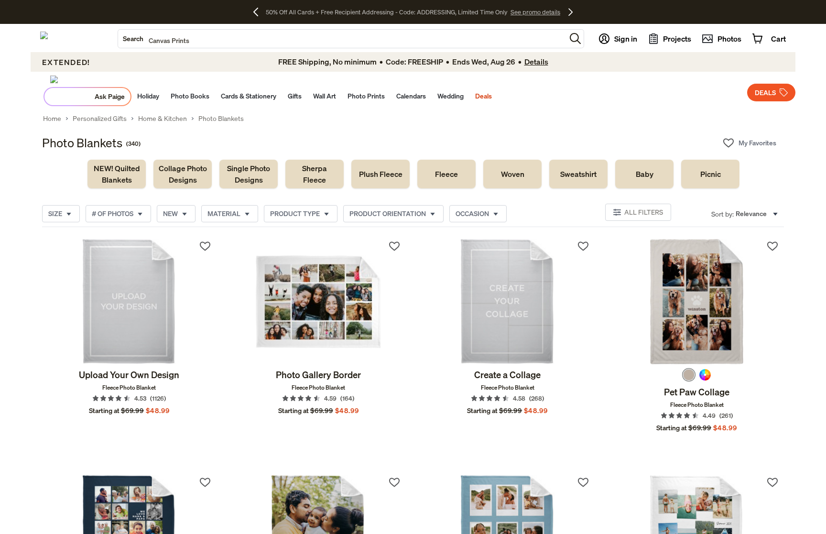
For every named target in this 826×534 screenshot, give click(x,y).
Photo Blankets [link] (221, 118)
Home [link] (52, 118)
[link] (116, 174)
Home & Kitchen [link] (162, 118)
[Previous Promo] (259, 12)
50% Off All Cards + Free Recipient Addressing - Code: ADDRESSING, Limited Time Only (387, 12)
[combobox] (342, 39)
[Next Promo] (570, 12)
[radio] (689, 374)
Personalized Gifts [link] (100, 118)
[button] (575, 38)
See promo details (535, 12)
